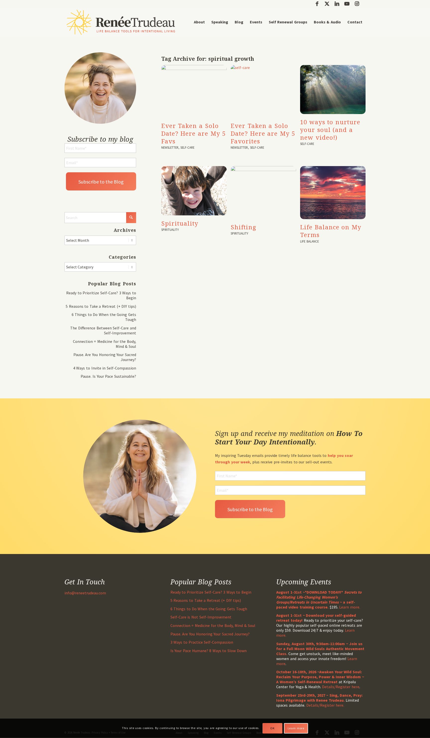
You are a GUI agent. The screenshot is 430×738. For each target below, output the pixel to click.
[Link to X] (326, 3)
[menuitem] (199, 22)
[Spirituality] (194, 190)
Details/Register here (340, 686)
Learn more (296, 728)
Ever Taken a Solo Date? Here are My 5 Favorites (263, 133)
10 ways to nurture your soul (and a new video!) (330, 129)
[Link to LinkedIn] (336, 3)
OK (272, 728)
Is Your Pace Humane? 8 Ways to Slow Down (208, 650)
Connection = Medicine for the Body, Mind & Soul (212, 625)
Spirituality (179, 223)
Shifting (243, 227)
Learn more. (349, 607)
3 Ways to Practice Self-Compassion (201, 642)
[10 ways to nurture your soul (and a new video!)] (333, 89)
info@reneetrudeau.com (85, 592)
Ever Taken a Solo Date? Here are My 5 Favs (193, 133)
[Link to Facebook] (317, 3)
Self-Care (187, 147)
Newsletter (169, 147)
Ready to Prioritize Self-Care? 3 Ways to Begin (210, 592)
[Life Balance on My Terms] (333, 192)
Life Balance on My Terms (330, 231)
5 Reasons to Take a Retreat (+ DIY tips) (101, 306)
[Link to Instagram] (357, 3)
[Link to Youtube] (346, 3)
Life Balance (309, 241)
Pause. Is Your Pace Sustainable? (108, 376)
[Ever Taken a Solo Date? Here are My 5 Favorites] (263, 91)
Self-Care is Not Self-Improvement (200, 617)
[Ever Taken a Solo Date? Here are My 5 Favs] (194, 91)
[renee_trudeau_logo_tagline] (120, 22)
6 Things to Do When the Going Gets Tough (208, 608)
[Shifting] (263, 192)
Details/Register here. (325, 705)
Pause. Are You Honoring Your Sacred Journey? (210, 633)
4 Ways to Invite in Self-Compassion (104, 368)
